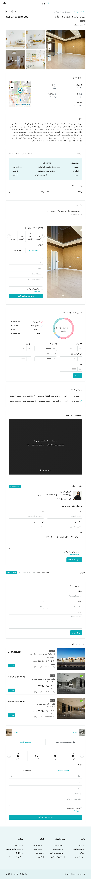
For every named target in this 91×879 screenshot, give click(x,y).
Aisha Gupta (48, 667)
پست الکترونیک (77, 521)
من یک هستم (39, 521)
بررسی (80, 612)
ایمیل (80, 591)
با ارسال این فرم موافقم (33, 290)
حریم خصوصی (79, 857)
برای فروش (52, 651)
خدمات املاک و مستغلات (13, 849)
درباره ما (81, 845)
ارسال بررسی (76, 632)
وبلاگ (82, 853)
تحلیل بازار (18, 853)
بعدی (16, 732)
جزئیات (11, 665)
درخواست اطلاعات (74, 559)
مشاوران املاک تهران (57, 857)
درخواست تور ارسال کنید (26, 296)
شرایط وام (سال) (76, 354)
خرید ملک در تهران (57, 849)
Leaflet (18, 104)
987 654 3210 (63, 495)
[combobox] (26, 256)
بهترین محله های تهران (56, 853)
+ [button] (12, 84)
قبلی (75, 732)
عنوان (80, 601)
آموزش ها (39, 853)
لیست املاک (17, 845)
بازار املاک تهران (58, 845)
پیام (81, 532)
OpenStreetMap (26, 104)
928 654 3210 (49, 495)
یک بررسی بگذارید (11, 572)
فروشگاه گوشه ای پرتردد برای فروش (42, 654)
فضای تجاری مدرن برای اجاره (45, 704)
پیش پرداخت (52, 343)
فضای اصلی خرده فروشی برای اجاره (43, 679)
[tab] (65, 742)
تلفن (42, 511)
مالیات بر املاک (52, 354)
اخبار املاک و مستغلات (14, 857)
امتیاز (42, 601)
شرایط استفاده (36, 291)
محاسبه (77, 375)
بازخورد (40, 857)
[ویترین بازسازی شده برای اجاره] (20, 91)
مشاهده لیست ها (14, 486)
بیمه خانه (28, 354)
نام (81, 511)
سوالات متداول (37, 849)
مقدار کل (79, 343)
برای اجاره (83, 21)
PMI (80, 364)
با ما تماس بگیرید (78, 849)
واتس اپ (38, 495)
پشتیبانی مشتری (37, 845)
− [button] (12, 87)
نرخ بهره (28, 343)
